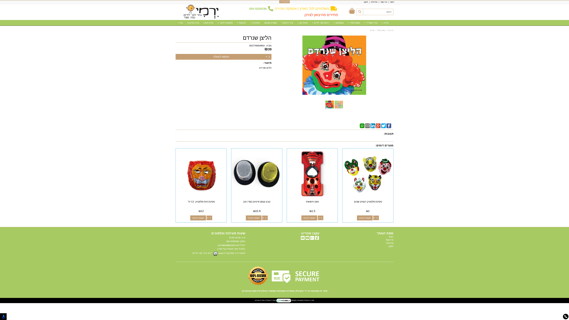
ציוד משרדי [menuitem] (371, 22)
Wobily (294, 300)
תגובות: (388, 133)
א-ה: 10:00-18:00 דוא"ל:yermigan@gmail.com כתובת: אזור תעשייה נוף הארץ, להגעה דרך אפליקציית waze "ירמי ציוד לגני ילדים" (218, 245)
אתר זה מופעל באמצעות (284, 300)
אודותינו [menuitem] (374, 2)
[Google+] (378, 125)
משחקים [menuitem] (339, 22)
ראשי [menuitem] (392, 2)
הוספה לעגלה (221, 56)
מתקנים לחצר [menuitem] (226, 22)
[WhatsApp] (362, 125)
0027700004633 (257, 45)
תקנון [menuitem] (366, 2)
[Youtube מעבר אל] (307, 238)
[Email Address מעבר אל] (303, 238)
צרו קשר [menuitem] (383, 2)
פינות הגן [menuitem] (303, 22)
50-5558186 (259, 8)
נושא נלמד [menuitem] (354, 22)
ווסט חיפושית (312, 201)
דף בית (390, 30)
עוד (181, 22)
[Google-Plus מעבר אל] (312, 238)
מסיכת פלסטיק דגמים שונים (368, 201)
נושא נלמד (381, 30)
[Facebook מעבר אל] (317, 238)
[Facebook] (388, 125)
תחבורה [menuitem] (256, 22)
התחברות (285, 2)
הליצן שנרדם (257, 38)
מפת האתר (385, 233)
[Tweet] (383, 125)
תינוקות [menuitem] (242, 22)
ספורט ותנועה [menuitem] (270, 22)
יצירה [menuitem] (386, 22)
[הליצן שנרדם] (329, 104)
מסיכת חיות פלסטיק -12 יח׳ (201, 201)
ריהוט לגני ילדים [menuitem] (321, 22)
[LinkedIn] (372, 125)
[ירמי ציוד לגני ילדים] (201, 11)
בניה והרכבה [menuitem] (193, 22)
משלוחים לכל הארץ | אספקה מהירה (302, 9)
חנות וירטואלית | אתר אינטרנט (265, 300)
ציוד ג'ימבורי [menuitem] (287, 22)
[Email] (367, 125)
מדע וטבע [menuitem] (208, 22)
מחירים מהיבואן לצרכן (321, 15)
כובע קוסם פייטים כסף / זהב (256, 201)
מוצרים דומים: (384, 145)
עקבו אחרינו (310, 233)
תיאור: (267, 62)
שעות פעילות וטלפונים (228, 233)
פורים (372, 30)
